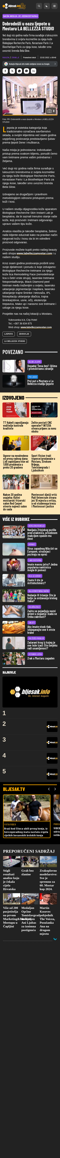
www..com (34, 253)
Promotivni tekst (29, 57)
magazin (5, 57)
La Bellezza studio (14, 341)
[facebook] (5, 71)
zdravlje (15, 57)
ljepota (8, 334)
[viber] (26, 71)
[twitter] (12, 71)
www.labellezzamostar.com (36, 327)
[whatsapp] (19, 71)
